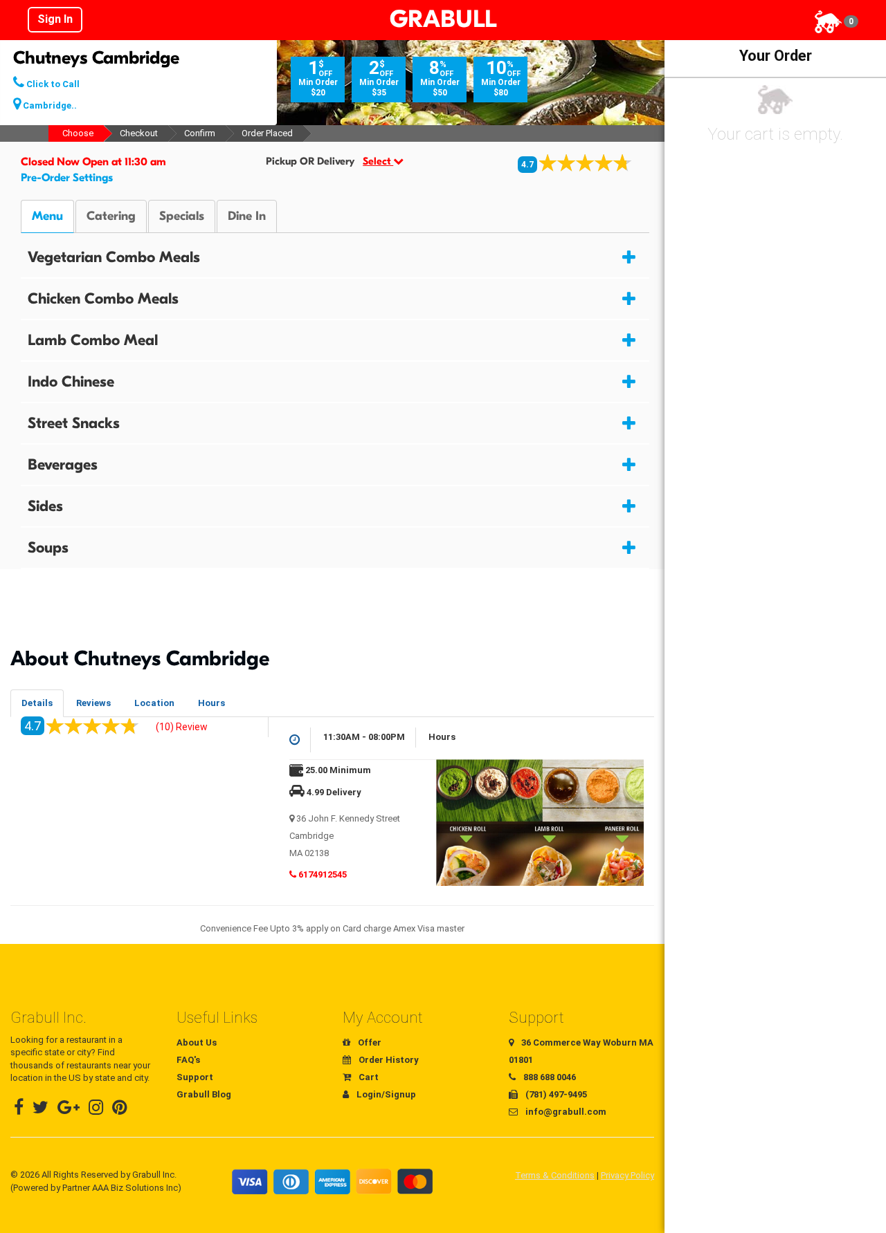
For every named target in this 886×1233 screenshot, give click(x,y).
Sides (45, 506)
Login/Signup (385, 1094)
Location (154, 703)
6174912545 (321, 874)
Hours (211, 703)
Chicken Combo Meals (103, 299)
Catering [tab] (111, 216)
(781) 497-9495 (555, 1094)
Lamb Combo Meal (93, 340)
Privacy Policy (627, 1175)
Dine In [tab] (247, 216)
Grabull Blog (204, 1094)
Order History (387, 1060)
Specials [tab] (181, 216)
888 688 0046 (548, 1077)
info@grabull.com (564, 1111)
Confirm (199, 133)
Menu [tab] (47, 216)
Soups (48, 548)
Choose (77, 133)
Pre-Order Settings (67, 177)
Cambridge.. (49, 105)
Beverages (63, 465)
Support (195, 1077)
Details (37, 703)
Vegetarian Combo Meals (114, 257)
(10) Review (182, 726)
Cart (367, 1077)
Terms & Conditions (555, 1175)
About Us (197, 1042)
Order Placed (267, 133)
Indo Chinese (71, 382)
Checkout (139, 133)
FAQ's (188, 1060)
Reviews (93, 703)
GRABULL (443, 19)
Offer (368, 1042)
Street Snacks (74, 423)
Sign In (55, 19)
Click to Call (52, 84)
